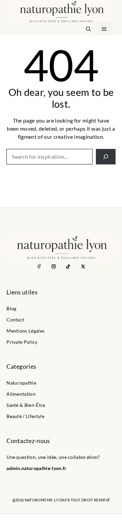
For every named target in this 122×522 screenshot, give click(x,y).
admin (13, 468)
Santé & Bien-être (25, 405)
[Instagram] (53, 266)
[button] (88, 29)
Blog (11, 308)
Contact (15, 319)
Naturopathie (21, 383)
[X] (82, 266)
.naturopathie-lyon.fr (43, 468)
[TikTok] (68, 266)
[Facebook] (39, 266)
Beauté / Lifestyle (25, 416)
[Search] (106, 156)
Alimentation (21, 394)
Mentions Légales (25, 331)
